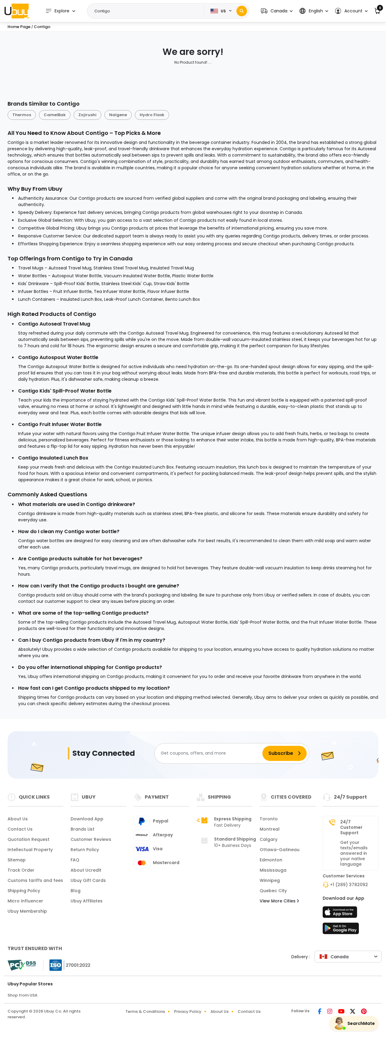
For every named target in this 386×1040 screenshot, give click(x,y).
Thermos (21, 115)
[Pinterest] (364, 1012)
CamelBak (55, 115)
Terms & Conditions (145, 1011)
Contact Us (20, 829)
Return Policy (85, 850)
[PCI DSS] (22, 965)
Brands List (82, 829)
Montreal (270, 829)
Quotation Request (28, 839)
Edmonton (271, 860)
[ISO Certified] (67, 965)
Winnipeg (270, 880)
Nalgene (118, 115)
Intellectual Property (30, 850)
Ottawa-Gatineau (279, 850)
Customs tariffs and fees (35, 880)
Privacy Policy (187, 1011)
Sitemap (17, 860)
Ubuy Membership (27, 911)
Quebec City (273, 891)
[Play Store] (341, 930)
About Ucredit (86, 870)
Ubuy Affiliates (87, 901)
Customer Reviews (91, 839)
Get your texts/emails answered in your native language (354, 853)
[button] (277, 11)
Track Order (21, 870)
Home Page (19, 27)
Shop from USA (22, 995)
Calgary (268, 839)
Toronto (269, 819)
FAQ (75, 860)
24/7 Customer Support (351, 827)
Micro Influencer (25, 901)
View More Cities (278, 901)
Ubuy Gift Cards (88, 880)
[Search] (241, 11)
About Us (18, 819)
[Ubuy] (17, 11)
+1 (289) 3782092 (349, 885)
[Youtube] (342, 1012)
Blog (76, 891)
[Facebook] (320, 1012)
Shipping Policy (24, 891)
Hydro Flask (152, 115)
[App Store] (341, 913)
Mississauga (273, 870)
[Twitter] (353, 1012)
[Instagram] (330, 1012)
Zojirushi (87, 115)
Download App (87, 819)
